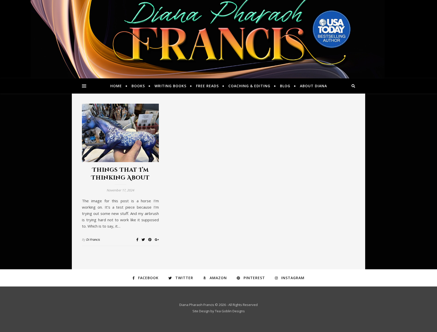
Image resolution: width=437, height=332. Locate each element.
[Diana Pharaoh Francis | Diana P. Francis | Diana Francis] (218, 39)
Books (138, 85)
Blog (285, 85)
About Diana (313, 85)
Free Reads (207, 85)
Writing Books (170, 85)
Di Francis (93, 239)
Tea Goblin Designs (230, 311)
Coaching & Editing (249, 85)
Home (116, 85)
